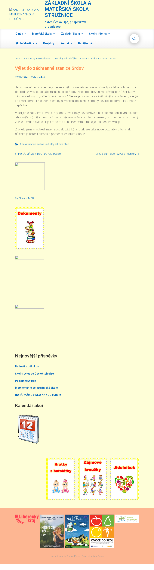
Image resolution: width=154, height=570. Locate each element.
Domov (18, 58)
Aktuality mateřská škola (38, 58)
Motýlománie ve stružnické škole (36, 387)
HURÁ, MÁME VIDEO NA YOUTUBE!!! (39, 153)
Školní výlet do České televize (34, 373)
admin (42, 77)
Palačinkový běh (25, 380)
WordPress (98, 556)
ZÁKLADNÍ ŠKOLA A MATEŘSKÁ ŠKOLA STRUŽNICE (68, 9)
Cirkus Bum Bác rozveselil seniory (115, 153)
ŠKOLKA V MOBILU (26, 198)
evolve (54, 556)
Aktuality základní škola (66, 58)
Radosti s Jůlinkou (27, 366)
